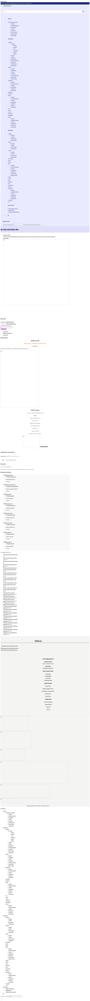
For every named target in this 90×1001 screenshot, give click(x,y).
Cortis (7, 933)
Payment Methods (48, 704)
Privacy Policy (48, 686)
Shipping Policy (48, 693)
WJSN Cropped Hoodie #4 (12, 489)
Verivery (7, 917)
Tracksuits (10, 821)
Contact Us (48, 706)
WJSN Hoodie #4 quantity (6, 325)
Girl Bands (5, 827)
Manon (12, 839)
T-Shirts (10, 819)
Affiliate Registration (10, 988)
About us (48, 709)
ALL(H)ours (8, 942)
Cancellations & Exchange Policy (48, 691)
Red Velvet (8, 902)
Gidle (7, 882)
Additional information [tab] (7, 333)
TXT (7, 985)
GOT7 (7, 962)
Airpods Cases (11, 822)
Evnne (7, 960)
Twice (7, 904)
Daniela (12, 834)
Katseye (7, 829)
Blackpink (8, 867)
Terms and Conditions (48, 701)
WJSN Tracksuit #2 (10, 508)
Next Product (6, 238)
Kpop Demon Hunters (10, 812)
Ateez (7, 945)
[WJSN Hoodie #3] (29, 236)
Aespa (7, 854)
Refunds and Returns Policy (48, 688)
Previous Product (6, 235)
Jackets (10, 892)
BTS (7, 947)
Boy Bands (5, 915)
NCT (7, 967)
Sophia (12, 832)
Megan (12, 840)
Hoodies (10, 814)
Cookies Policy (48, 696)
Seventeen (8, 968)
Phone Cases (11, 824)
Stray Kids (8, 972)
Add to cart (3, 329)
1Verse (7, 925)
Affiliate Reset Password (11, 992)
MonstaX (7, 965)
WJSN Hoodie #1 (9, 498)
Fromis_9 (8, 880)
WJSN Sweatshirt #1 (10, 479)
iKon (7, 963)
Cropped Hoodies (12, 816)
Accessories (10, 825)
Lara (12, 835)
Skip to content (4, 1)
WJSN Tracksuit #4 (10, 527)
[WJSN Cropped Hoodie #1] (36, 304)
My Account (5, 987)
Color (3, 324)
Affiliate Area (8, 990)
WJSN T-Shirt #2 (9, 546)
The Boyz (8, 983)
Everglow (8, 879)
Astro (7, 943)
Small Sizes (3, 322)
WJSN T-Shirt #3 (9, 536)
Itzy (6, 895)
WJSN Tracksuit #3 (10, 517)
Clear (15, 324)
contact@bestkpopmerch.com (48, 668)
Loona (7, 899)
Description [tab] (5, 331)
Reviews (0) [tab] (5, 334)
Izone (7, 897)
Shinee (7, 970)
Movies (4, 811)
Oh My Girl (8, 900)
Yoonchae (13, 837)
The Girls (10, 830)
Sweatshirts (10, 817)
